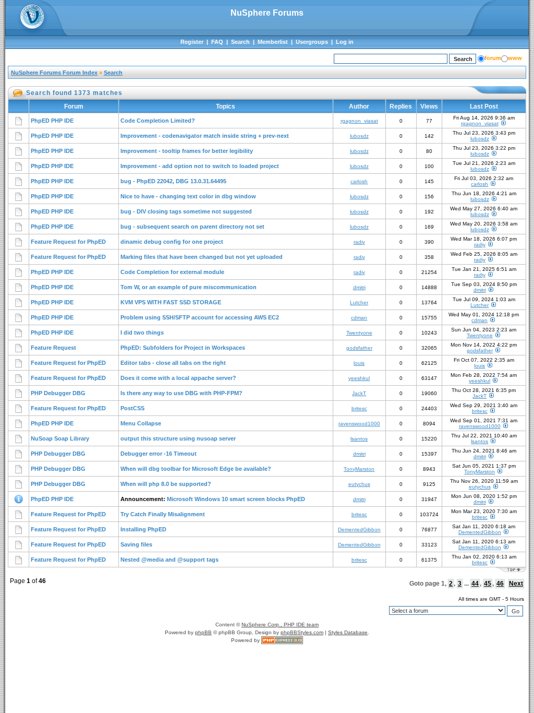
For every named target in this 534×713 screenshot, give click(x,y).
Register (191, 42)
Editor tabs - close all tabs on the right (173, 363)
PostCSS (132, 408)
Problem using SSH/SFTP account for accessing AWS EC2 (199, 317)
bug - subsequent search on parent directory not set (192, 226)
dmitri (359, 287)
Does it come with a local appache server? (178, 378)
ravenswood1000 (359, 423)
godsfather (359, 348)
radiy (359, 242)
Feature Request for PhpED (68, 242)
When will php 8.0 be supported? (165, 484)
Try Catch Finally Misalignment (162, 514)
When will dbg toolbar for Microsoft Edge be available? (195, 469)
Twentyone (359, 333)
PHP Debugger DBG (58, 393)
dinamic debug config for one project (171, 242)
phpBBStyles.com (302, 632)
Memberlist (273, 42)
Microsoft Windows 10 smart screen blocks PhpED (236, 499)
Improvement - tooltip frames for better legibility (186, 151)
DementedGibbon (359, 529)
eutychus (359, 484)
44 (475, 583)
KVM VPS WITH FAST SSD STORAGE (170, 302)
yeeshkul (359, 378)
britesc (359, 408)
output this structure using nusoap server (178, 438)
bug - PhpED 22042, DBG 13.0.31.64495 (173, 181)
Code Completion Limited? (157, 120)
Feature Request (53, 347)
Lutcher (359, 302)
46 (500, 583)
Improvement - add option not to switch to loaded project (199, 166)
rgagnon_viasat (359, 121)
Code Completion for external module (172, 272)
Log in (345, 42)
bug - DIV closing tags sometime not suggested (186, 211)
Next (516, 583)
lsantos (359, 439)
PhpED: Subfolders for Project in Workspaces (182, 347)
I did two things (142, 332)
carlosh (359, 181)
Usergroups (312, 42)
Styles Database (348, 632)
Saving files (136, 544)
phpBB (203, 632)
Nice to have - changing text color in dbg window (188, 196)
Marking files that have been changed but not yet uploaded (201, 257)
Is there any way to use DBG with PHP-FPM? (181, 393)
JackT (359, 393)
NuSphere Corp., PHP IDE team (280, 624)
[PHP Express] (282, 640)
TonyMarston (359, 469)
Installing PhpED (143, 529)
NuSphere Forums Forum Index (54, 72)
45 (487, 583)
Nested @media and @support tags (169, 559)
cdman (359, 317)
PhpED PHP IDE (52, 120)
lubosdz (359, 136)
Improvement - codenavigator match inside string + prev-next (204, 136)
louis (359, 363)
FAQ (217, 42)
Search (240, 42)
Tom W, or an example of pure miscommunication (188, 287)
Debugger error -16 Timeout (158, 453)
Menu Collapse (140, 423)
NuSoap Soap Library (60, 438)
